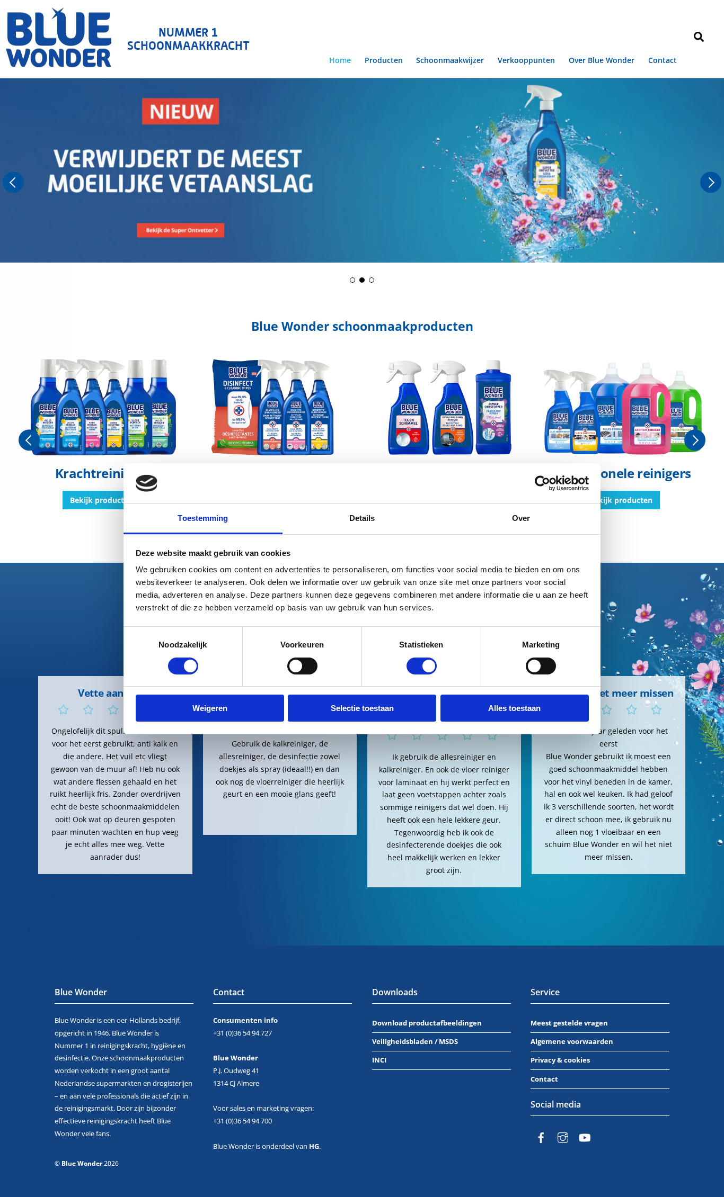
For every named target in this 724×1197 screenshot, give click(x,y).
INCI (379, 1060)
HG (314, 1146)
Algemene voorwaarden (572, 1041)
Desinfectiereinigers (102, 473)
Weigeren (209, 708)
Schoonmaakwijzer (450, 60)
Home (340, 60)
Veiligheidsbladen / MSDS (415, 1041)
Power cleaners (621, 473)
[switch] (302, 666)
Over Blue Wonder (601, 60)
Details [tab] (362, 518)
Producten (384, 60)
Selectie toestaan (362, 708)
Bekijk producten (101, 500)
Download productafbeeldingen (427, 1023)
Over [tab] (521, 518)
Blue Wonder (81, 1163)
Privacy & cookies (560, 1060)
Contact (662, 60)
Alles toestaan (514, 708)
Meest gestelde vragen (569, 1023)
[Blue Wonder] (59, 64)
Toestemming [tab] (203, 518)
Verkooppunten (526, 60)
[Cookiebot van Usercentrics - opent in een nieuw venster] (542, 483)
